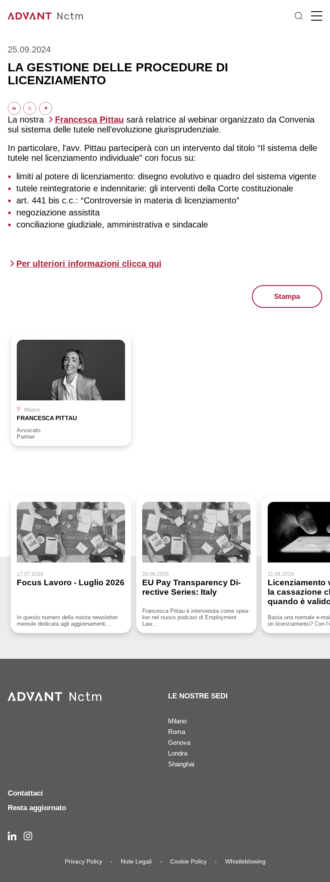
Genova (179, 742)
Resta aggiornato (37, 808)
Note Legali (136, 861)
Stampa (287, 296)
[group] (71, 390)
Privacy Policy (83, 861)
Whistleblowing (245, 861)
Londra (177, 753)
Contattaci (25, 793)
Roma (176, 731)
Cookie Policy (188, 861)
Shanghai (181, 764)
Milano (177, 721)
